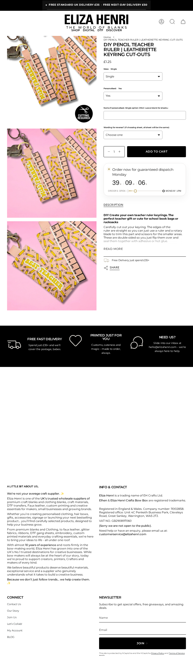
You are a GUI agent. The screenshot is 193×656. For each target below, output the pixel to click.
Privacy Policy (157, 653)
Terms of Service (177, 653)
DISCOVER (114, 30)
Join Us (11, 617)
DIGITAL (89, 30)
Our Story (13, 610)
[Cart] (183, 22)
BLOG (11, 637)
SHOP (75, 30)
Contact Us (14, 604)
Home (107, 37)
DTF (100, 30)
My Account (14, 630)
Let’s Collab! (14, 623)
